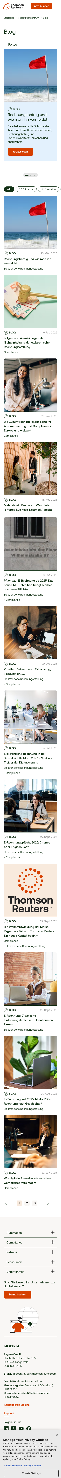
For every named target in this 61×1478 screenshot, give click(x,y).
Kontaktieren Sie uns (16, 1404)
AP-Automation (26, 189)
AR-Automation (48, 189)
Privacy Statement (32, 1465)
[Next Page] (47, 1203)
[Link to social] (6, 1429)
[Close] (57, 1434)
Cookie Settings (31, 1473)
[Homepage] (12, 6)
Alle (9, 189)
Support (9, 1413)
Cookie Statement (13, 1465)
